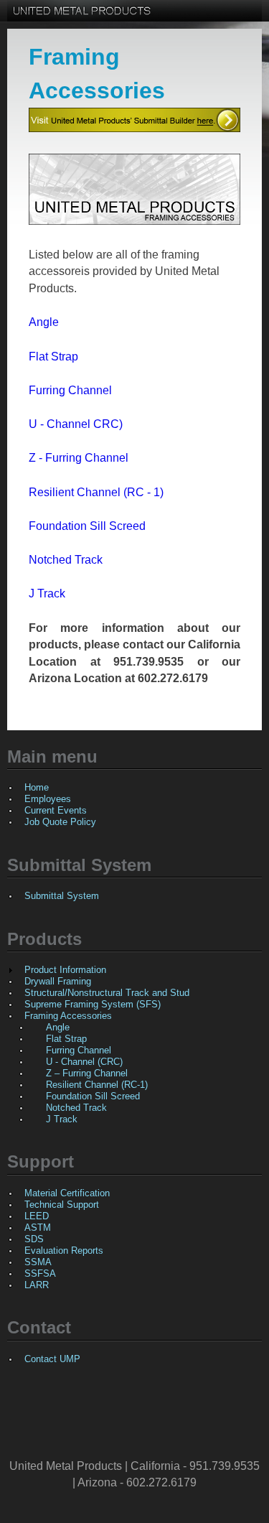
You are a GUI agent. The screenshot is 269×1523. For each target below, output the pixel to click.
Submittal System (61, 895)
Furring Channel (70, 390)
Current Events (55, 810)
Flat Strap (53, 356)
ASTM (37, 1227)
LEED (36, 1216)
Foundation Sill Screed (87, 526)
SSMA (38, 1262)
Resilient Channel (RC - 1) (96, 492)
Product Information (65, 969)
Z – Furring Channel (87, 1073)
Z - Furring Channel (78, 458)
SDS (34, 1239)
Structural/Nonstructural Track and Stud (106, 992)
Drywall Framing (57, 981)
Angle (44, 322)
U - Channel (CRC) (84, 1061)
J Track (47, 593)
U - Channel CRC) (76, 424)
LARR (36, 1285)
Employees (47, 798)
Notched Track (66, 560)
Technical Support (61, 1204)
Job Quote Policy (60, 821)
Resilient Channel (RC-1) (97, 1084)
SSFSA (40, 1273)
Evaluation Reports (63, 1250)
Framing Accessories (68, 1015)
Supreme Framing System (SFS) (92, 1004)
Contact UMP (52, 1359)
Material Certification (67, 1193)
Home (36, 787)
